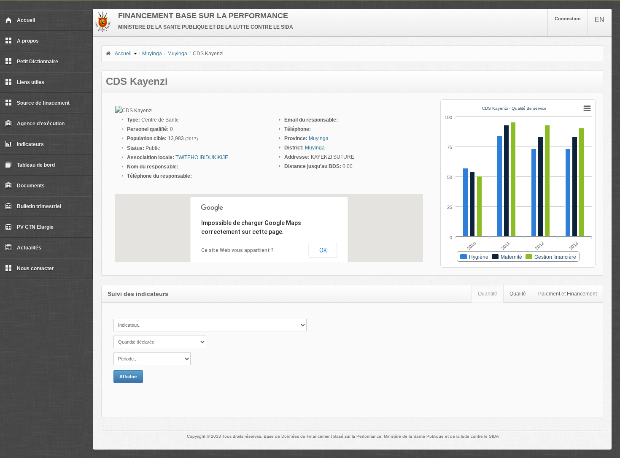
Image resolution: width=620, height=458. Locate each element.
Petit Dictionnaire (37, 62)
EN (599, 19)
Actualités (29, 248)
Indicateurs (30, 144)
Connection (568, 18)
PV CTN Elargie (35, 227)
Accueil (26, 20)
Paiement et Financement (567, 294)
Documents (31, 186)
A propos (28, 41)
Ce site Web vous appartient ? (237, 250)
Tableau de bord (36, 165)
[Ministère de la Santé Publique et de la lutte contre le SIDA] (102, 30)
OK (323, 250)
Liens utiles (30, 82)
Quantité (487, 294)
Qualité (517, 294)
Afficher (128, 376)
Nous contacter (35, 268)
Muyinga (152, 54)
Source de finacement (43, 103)
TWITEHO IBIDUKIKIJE (201, 157)
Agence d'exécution (41, 124)
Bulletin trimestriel (39, 206)
